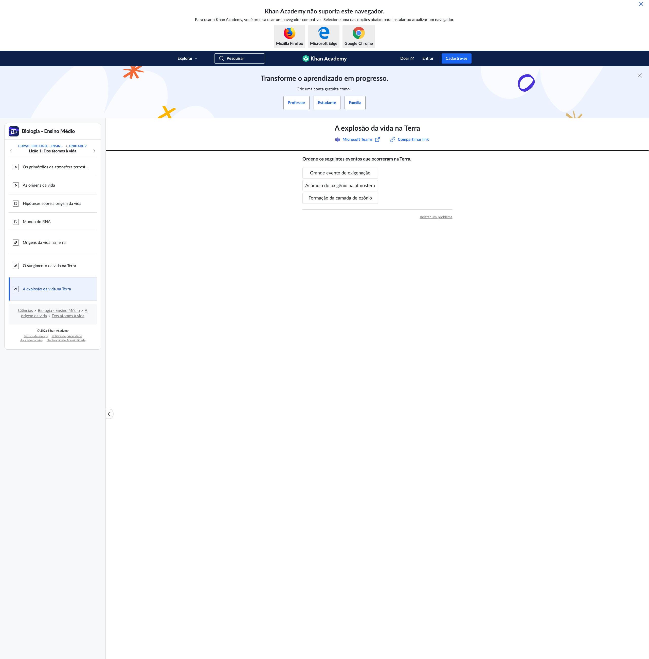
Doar (404, 58)
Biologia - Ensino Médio (59, 311)
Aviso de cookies (31, 340)
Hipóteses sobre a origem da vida (52, 204)
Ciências (25, 311)
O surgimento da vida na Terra (49, 266)
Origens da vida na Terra (44, 243)
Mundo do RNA (37, 222)
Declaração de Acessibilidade (66, 340)
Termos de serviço (36, 336)
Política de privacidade (67, 336)
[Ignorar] (641, 4)
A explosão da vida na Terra (47, 289)
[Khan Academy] (324, 58)
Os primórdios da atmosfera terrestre (56, 167)
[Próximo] (94, 151)
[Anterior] (11, 151)
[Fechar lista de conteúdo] (109, 414)
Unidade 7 (78, 146)
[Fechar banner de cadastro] (640, 75)
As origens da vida (39, 185)
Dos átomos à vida (68, 316)
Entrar (428, 58)
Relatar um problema (436, 217)
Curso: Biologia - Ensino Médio (41, 146)
